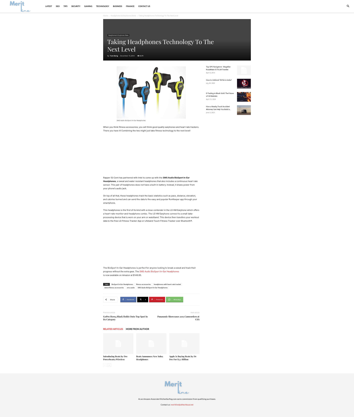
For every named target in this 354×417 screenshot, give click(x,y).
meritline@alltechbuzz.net (182, 404)
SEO (58, 6)
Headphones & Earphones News (123, 16)
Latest (48, 6)
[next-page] (109, 365)
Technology (102, 6)
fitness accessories (143, 284)
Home (105, 16)
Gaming (88, 6)
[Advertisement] (151, 155)
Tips (65, 6)
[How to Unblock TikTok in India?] (244, 83)
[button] (348, 6)
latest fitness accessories (114, 288)
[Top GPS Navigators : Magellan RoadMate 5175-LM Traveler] (244, 70)
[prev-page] (105, 365)
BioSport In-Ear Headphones (122, 284)
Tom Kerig (114, 56)
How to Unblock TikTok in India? (219, 80)
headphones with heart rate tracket (167, 284)
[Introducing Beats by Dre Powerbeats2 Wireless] (118, 343)
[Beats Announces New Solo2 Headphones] (151, 343)
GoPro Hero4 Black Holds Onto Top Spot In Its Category (125, 318)
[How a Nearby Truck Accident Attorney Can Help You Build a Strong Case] (244, 110)
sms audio (131, 288)
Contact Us (144, 6)
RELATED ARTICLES (113, 329)
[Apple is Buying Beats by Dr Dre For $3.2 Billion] (184, 343)
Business (117, 6)
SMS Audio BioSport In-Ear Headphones (159, 271)
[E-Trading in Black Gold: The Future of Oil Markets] (244, 97)
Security (75, 6)
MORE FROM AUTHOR (137, 329)
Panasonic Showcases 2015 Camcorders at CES (178, 318)
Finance (130, 6)
